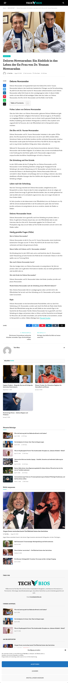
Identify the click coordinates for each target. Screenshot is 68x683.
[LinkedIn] (4, 92)
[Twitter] (4, 89)
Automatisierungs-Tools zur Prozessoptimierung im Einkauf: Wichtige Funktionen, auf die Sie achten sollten (39, 477)
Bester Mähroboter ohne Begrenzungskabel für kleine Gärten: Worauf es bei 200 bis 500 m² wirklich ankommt (38, 469)
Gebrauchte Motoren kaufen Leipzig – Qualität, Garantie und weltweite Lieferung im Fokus (38, 460)
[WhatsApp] (4, 100)
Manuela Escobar (45, 318)
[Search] (63, 3)
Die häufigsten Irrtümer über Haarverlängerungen (29, 442)
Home (4, 8)
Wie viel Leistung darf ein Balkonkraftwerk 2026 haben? (30, 433)
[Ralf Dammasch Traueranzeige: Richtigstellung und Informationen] (8, 544)
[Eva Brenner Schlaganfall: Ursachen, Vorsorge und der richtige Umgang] (8, 561)
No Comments (28, 73)
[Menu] (5, 3)
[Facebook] (4, 85)
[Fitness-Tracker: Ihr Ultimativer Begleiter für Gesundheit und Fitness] (50, 374)
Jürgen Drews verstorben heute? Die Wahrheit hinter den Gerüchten (25, 531)
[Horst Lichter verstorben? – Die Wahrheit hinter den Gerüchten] (8, 552)
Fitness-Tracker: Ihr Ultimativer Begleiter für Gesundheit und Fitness (48, 386)
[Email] (4, 104)
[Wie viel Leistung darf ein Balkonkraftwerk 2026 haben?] (8, 435)
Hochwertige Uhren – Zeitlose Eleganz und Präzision (15, 413)
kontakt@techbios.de (35, 597)
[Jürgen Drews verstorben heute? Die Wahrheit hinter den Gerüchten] (34, 510)
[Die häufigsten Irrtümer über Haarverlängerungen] (8, 444)
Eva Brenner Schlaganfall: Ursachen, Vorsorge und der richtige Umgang (35, 559)
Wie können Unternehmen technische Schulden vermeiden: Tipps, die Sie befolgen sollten (18, 337)
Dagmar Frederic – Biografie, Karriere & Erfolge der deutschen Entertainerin (18, 386)
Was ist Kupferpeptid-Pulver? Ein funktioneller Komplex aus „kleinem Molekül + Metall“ (39, 450)
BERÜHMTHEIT (11, 8)
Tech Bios (10, 73)
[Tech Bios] (34, 2)
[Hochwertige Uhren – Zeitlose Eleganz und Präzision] (18, 402)
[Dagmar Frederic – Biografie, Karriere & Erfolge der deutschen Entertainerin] (18, 374)
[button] (65, 650)
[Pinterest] (4, 96)
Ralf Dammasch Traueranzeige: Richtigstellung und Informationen (33, 541)
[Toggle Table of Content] (27, 103)
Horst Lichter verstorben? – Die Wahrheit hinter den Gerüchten (33, 550)
